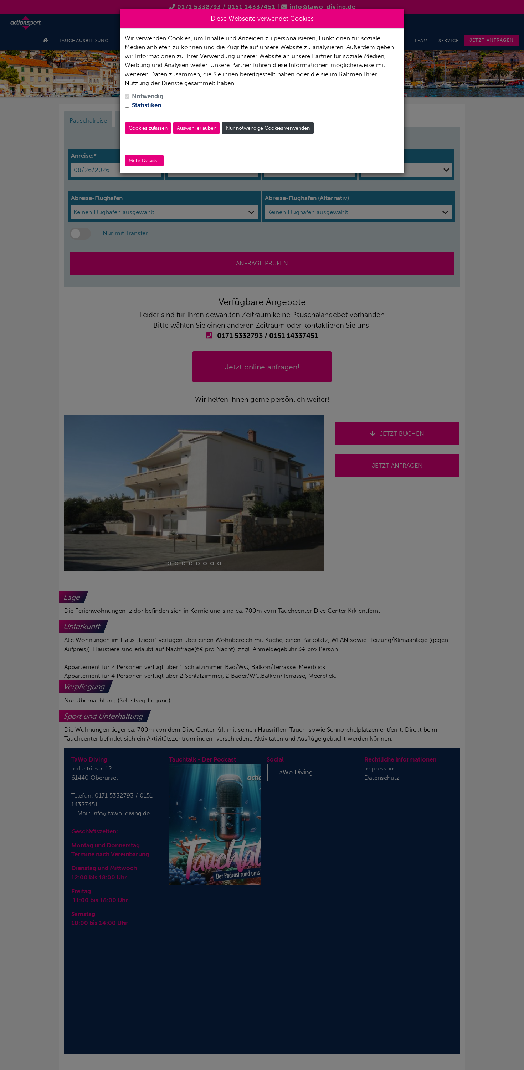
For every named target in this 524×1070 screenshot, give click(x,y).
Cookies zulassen (148, 128)
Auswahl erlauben (196, 128)
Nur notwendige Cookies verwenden (268, 128)
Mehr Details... (144, 160)
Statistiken (146, 105)
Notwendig (147, 96)
